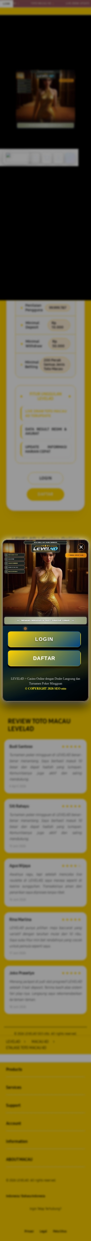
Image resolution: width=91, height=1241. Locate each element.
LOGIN (44, 639)
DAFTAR (44, 658)
